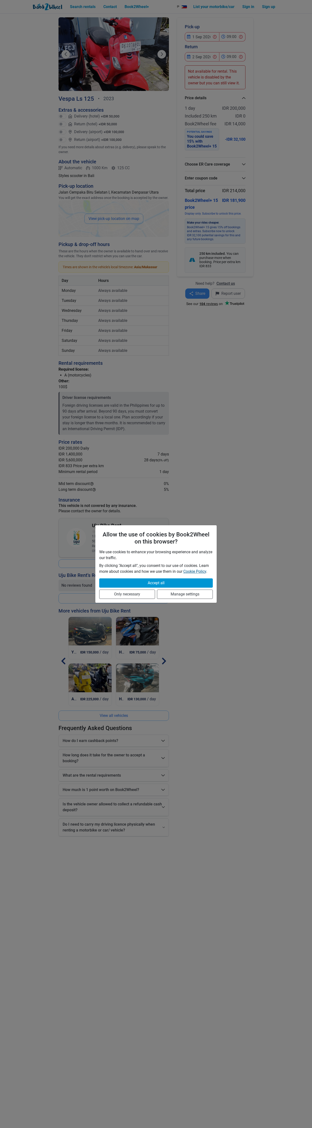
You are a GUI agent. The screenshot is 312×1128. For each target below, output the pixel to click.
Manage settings (185, 594)
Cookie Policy (194, 571)
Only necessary (127, 594)
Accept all (156, 583)
